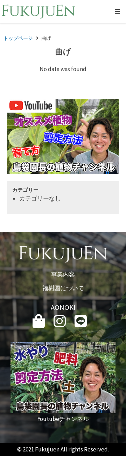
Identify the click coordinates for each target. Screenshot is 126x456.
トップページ (18, 38)
